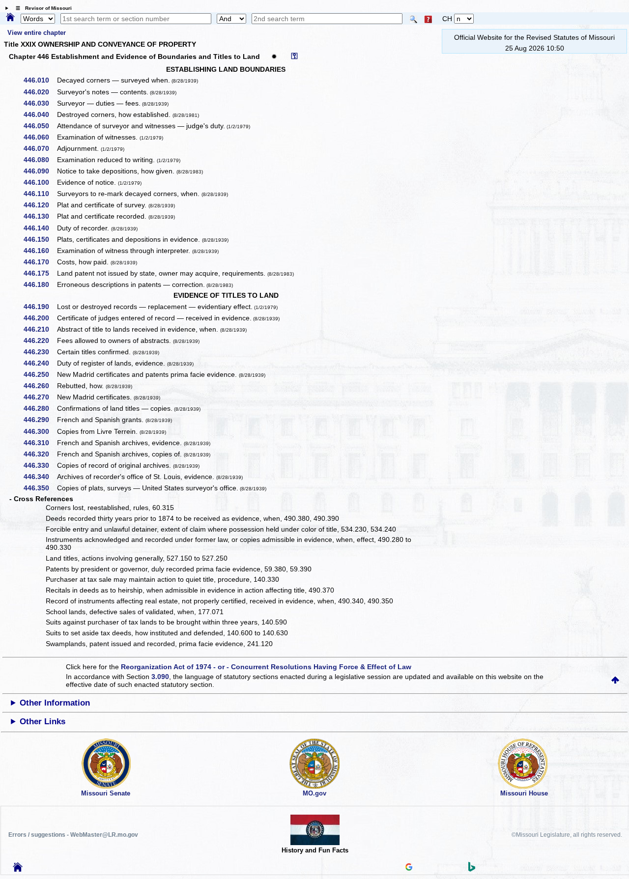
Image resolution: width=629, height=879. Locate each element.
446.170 (40, 262)
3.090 (160, 677)
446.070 (40, 148)
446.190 (40, 307)
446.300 (40, 431)
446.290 (40, 420)
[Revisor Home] (18, 869)
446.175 (40, 273)
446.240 (40, 363)
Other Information (55, 703)
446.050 (40, 126)
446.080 (40, 160)
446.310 (40, 443)
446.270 (40, 397)
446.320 (40, 454)
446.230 (40, 352)
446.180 (40, 284)
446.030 (40, 103)
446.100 (40, 182)
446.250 (40, 374)
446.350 (40, 488)
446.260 (40, 386)
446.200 (40, 318)
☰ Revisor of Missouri (41, 8)
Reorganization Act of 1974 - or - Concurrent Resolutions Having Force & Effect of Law (266, 667)
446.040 (40, 114)
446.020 (40, 92)
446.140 (40, 228)
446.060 (40, 137)
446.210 (40, 329)
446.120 (40, 205)
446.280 (40, 408)
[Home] (10, 18)
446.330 (40, 465)
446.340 (40, 477)
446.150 (40, 239)
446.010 (40, 80)
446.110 (40, 194)
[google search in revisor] (408, 868)
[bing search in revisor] (471, 869)
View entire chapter (36, 32)
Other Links (42, 721)
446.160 (40, 251)
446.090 (40, 171)
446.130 (40, 216)
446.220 (40, 340)
